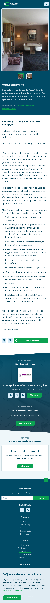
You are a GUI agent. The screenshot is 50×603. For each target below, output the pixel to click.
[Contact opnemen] (17, 395)
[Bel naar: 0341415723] (23, 395)
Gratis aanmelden (25, 548)
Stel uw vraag (25, 525)
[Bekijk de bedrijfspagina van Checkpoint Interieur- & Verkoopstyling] (10, 395)
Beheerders (25, 534)
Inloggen (25, 466)
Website (34, 395)
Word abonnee (25, 551)
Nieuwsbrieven (25, 558)
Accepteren (12, 597)
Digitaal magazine (25, 554)
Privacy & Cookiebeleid (12, 591)
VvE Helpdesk (25, 522)
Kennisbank (25, 528)
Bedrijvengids (25, 531)
